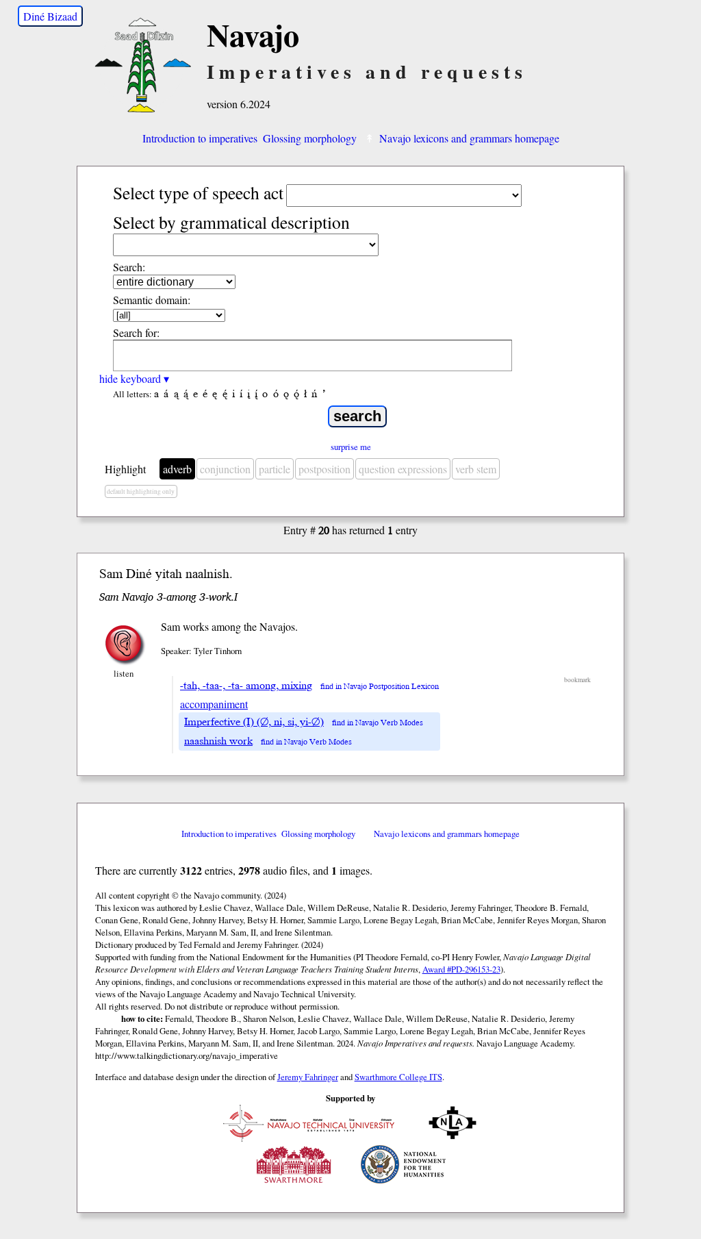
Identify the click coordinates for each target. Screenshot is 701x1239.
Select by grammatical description (231, 222)
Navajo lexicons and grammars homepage (469, 138)
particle (274, 469)
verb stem (475, 469)
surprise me (351, 446)
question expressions (403, 469)
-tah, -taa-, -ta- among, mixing (246, 685)
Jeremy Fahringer (307, 1077)
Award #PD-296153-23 (461, 969)
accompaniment (214, 704)
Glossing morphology (310, 138)
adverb (177, 469)
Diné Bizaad (50, 16)
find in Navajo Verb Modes (377, 722)
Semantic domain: (151, 299)
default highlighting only (141, 491)
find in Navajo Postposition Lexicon (379, 686)
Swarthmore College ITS (398, 1077)
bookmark (577, 679)
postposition (324, 469)
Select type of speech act (198, 192)
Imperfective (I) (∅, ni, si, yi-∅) (254, 722)
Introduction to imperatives (199, 138)
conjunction (225, 469)
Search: (129, 267)
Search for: (136, 332)
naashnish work (218, 741)
